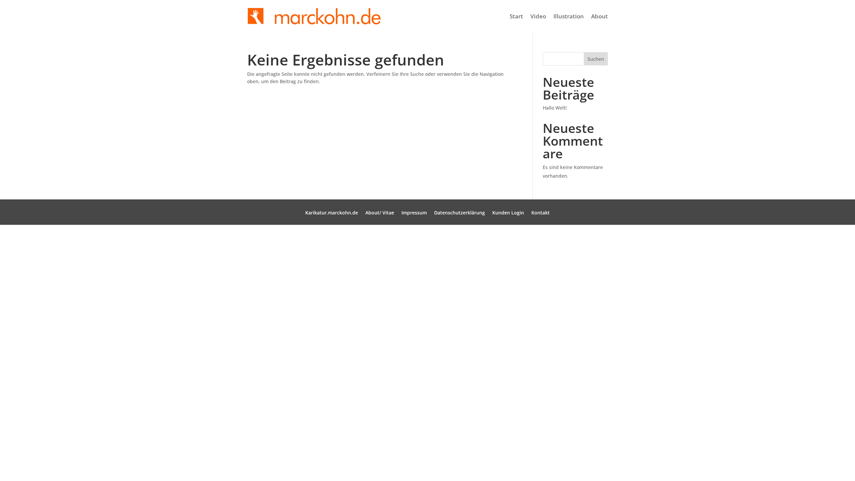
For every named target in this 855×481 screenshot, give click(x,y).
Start (516, 16)
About (599, 16)
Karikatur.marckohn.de (331, 213)
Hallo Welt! (555, 108)
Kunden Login (508, 213)
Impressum (414, 213)
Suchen (595, 59)
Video (538, 16)
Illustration (568, 16)
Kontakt (540, 213)
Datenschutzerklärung (459, 213)
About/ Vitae (379, 213)
